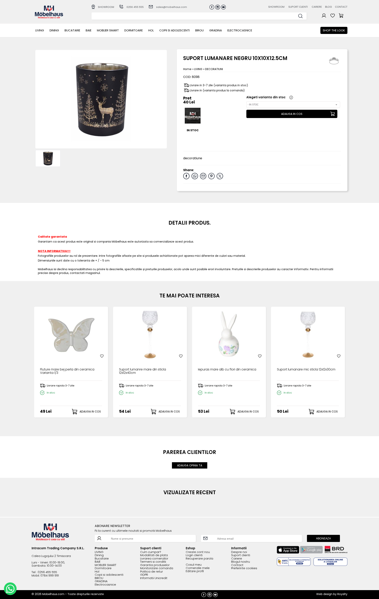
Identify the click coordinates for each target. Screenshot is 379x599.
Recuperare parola (199, 558)
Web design (324, 594)
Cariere (317, 7)
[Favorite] (102, 356)
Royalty (342, 594)
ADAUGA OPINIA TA (189, 465)
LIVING (39, 30)
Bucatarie (72, 30)
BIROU (199, 30)
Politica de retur (151, 571)
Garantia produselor (155, 565)
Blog (328, 7)
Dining (54, 30)
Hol (151, 30)
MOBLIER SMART (108, 30)
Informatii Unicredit (153, 578)
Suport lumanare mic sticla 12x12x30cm (306, 370)
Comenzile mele (198, 568)
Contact (341, 7)
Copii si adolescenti (174, 30)
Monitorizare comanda (156, 568)
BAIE (88, 30)
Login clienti (194, 555)
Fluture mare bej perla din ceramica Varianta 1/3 (67, 371)
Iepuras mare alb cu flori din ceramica (227, 370)
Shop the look (334, 30)
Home (187, 69)
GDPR (144, 575)
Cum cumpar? (150, 552)
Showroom (276, 7)
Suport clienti (298, 7)
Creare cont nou (198, 552)
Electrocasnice (239, 30)
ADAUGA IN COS (291, 114)
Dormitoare (133, 30)
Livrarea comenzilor (154, 558)
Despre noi (239, 552)
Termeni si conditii (153, 561)
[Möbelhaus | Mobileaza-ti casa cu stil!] (49, 17)
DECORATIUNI (214, 69)
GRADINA (215, 30)
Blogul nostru (240, 561)
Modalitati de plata (154, 555)
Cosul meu (194, 564)
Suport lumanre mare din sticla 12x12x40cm (142, 371)
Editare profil (195, 571)
